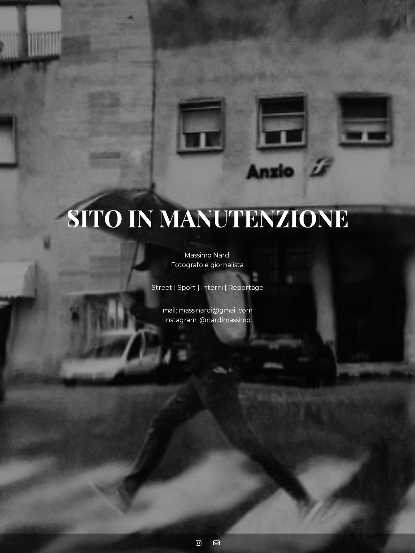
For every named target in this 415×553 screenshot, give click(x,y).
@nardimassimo (224, 320)
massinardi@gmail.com (215, 310)
